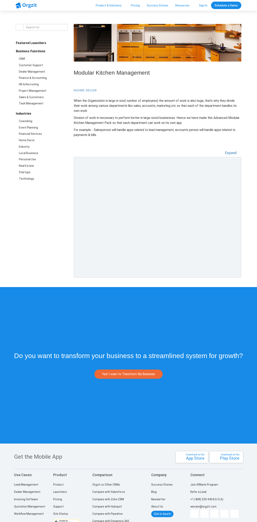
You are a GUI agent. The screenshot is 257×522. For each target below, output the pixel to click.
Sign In (203, 5)
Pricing (135, 5)
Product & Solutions (108, 5)
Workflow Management (29, 513)
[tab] (41, 44)
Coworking (25, 121)
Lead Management (26, 484)
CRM (22, 58)
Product (58, 484)
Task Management (31, 103)
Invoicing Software (26, 499)
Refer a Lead (198, 491)
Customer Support (31, 65)
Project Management (32, 90)
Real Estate (26, 165)
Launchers (60, 491)
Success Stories (157, 5)
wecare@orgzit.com (203, 506)
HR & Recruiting (29, 84)
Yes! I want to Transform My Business (128, 374)
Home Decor (27, 140)
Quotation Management (29, 506)
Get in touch (162, 514)
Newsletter (158, 499)
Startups (25, 172)
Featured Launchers (31, 43)
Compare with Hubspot (107, 506)
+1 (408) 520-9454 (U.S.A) (206, 499)
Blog (154, 491)
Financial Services (30, 133)
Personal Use (27, 159)
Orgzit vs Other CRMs (106, 484)
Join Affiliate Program (204, 484)
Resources (182, 5)
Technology (26, 178)
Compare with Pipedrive (107, 513)
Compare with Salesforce (108, 491)
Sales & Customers (31, 97)
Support (58, 506)
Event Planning (28, 127)
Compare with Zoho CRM (108, 499)
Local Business (28, 153)
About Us (157, 506)
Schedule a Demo (226, 5)
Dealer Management (32, 71)
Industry (24, 146)
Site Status (60, 513)
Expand (231, 153)
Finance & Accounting (33, 77)
